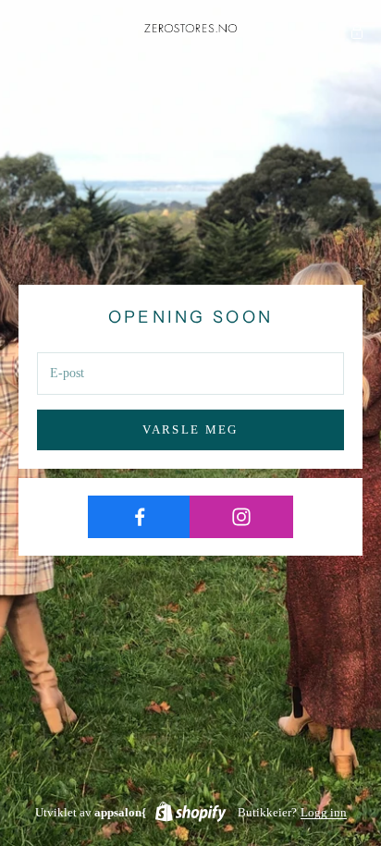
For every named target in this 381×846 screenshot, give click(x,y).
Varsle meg (190, 429)
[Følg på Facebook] (139, 517)
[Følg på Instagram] (240, 517)
